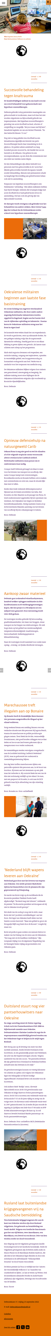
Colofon (7, 1313)
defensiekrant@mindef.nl (20, 1306)
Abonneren (8, 1318)
